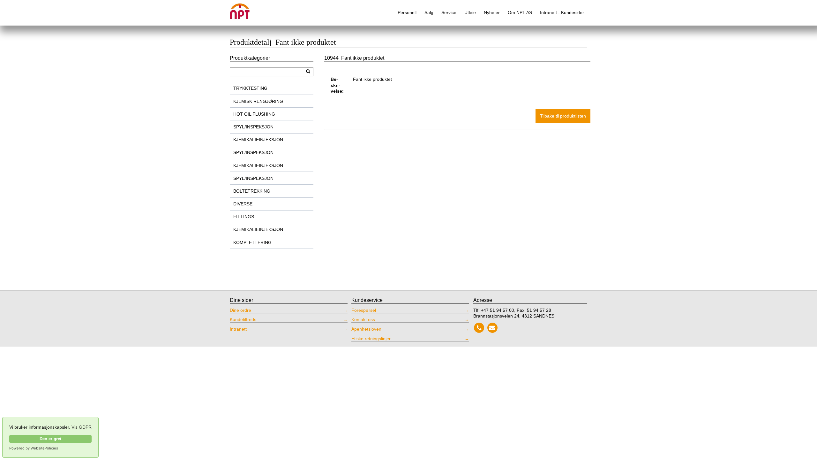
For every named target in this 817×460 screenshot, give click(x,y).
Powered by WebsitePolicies (33, 448)
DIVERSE (242, 203)
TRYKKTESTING (250, 88)
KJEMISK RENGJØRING (258, 101)
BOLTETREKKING (251, 191)
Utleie (470, 12)
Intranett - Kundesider (562, 12)
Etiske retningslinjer (371, 338)
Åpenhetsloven (366, 329)
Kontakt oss (363, 319)
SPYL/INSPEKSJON (253, 126)
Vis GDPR (81, 427)
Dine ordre (240, 310)
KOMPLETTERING (252, 242)
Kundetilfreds (243, 319)
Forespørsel (363, 310)
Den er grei (50, 439)
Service (448, 12)
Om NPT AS (520, 12)
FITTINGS (243, 216)
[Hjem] (244, 8)
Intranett (238, 329)
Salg (428, 12)
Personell (407, 12)
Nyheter (492, 12)
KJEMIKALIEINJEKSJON (258, 139)
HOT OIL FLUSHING (254, 114)
